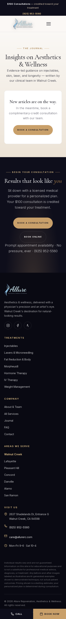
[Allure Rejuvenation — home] (23, 24)
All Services (11, 413)
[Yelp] (28, 325)
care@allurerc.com (20, 537)
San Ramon (11, 495)
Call (18, 613)
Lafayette (10, 461)
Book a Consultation (32, 130)
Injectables (11, 345)
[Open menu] (48, 24)
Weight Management (17, 386)
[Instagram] (8, 325)
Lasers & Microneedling (18, 352)
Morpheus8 (11, 366)
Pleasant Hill (11, 468)
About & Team (13, 406)
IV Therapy (11, 379)
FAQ (6, 427)
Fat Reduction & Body (17, 359)
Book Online (33, 237)
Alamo (8, 488)
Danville (9, 481)
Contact (9, 434)
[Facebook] (18, 325)
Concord (9, 474)
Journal (8, 420)
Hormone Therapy (15, 373)
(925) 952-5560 (32, 13)
